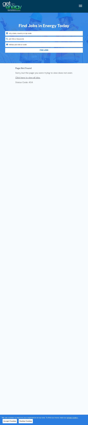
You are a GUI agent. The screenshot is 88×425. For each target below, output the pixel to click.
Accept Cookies (9, 421)
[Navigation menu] (80, 5)
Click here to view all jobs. (27, 77)
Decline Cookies (26, 421)
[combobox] (44, 33)
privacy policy (72, 418)
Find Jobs (44, 50)
